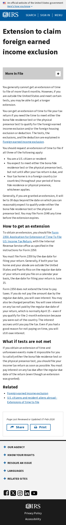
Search (31, 15)
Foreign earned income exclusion (23, 142)
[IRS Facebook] (6, 492)
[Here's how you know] (33, 5)
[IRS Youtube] (34, 492)
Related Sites (17, 479)
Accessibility (33, 519)
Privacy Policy (33, 513)
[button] (45, 15)
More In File (14, 73)
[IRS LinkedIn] (27, 492)
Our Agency (16, 447)
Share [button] (20, 427)
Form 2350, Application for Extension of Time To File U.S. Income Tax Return (32, 237)
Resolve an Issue (20, 463)
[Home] (10, 14)
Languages (16, 471)
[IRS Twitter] (13, 492)
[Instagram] (20, 492)
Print (43, 427)
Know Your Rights (21, 455)
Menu (58, 15)
